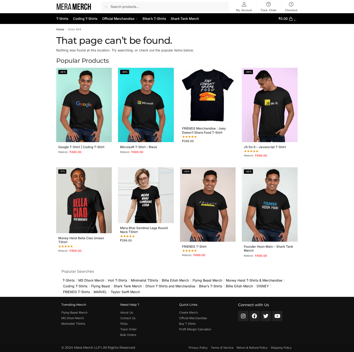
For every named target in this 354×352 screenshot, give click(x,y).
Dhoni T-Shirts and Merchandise (170, 286)
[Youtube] (277, 316)
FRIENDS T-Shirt (194, 247)
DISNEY (263, 286)
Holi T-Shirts (117, 280)
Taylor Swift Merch (125, 292)
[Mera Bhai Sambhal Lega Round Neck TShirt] (146, 195)
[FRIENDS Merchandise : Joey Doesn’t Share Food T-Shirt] (208, 96)
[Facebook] (254, 316)
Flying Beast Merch (207, 280)
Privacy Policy (198, 347)
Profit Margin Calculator (195, 329)
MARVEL (100, 292)
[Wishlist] (106, 74)
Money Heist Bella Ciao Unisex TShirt (81, 240)
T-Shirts (69, 280)
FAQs (124, 323)
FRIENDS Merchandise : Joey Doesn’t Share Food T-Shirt (204, 130)
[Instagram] (243, 316)
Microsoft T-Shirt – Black (138, 147)
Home (60, 29)
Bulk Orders (128, 335)
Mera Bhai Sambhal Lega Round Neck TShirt (144, 230)
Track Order (128, 329)
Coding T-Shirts (75, 286)
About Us (126, 312)
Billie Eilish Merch (175, 280)
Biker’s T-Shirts (210, 286)
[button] (288, 18)
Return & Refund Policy (252, 347)
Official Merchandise (193, 318)
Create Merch (188, 312)
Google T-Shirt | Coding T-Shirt (81, 147)
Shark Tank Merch (128, 286)
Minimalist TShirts (144, 280)
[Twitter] (266, 316)
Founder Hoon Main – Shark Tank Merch (268, 249)
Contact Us (127, 318)
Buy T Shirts (187, 323)
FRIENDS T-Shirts (76, 292)
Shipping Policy (281, 347)
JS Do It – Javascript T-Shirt (265, 147)
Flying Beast (100, 286)
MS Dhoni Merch (91, 280)
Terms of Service (222, 347)
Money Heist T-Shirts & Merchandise (254, 280)
